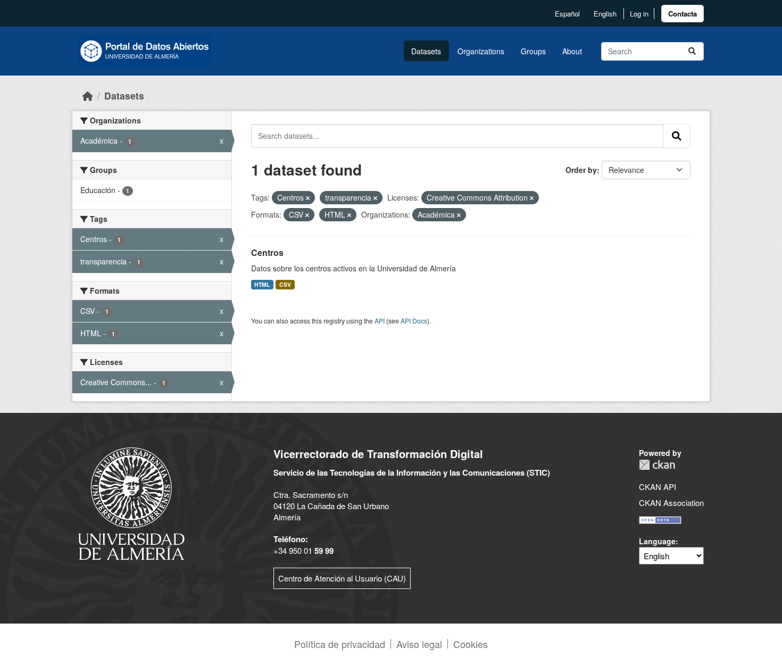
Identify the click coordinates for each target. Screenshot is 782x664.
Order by (581, 169)
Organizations (480, 51)
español (567, 14)
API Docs (414, 320)
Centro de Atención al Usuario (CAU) (342, 578)
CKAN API (657, 486)
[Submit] (692, 51)
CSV (285, 284)
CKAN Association (671, 502)
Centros (267, 252)
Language (657, 541)
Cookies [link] (470, 644)
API (380, 320)
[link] (682, 13)
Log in (639, 14)
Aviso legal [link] (419, 644)
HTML (262, 284)
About (572, 51)
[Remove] (308, 198)
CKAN (657, 464)
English (605, 14)
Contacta (682, 14)
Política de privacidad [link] (339, 644)
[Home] (87, 95)
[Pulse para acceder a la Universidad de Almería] (131, 502)
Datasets (426, 51)
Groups (533, 51)
